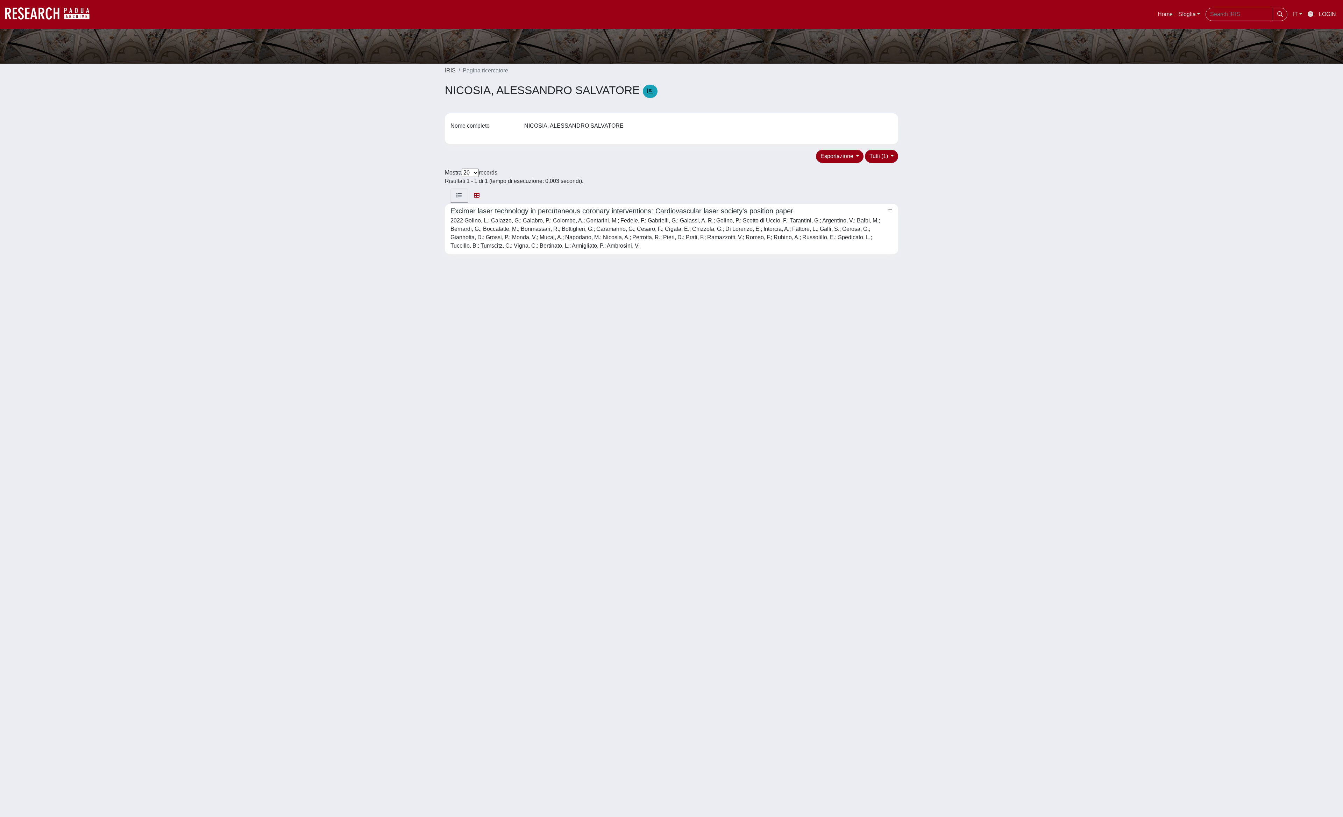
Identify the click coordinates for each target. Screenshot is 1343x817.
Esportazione (837, 156)
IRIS (450, 70)
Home (1165, 14)
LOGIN (1327, 14)
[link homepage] (50, 14)
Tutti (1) (879, 156)
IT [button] (1295, 14)
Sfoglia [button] (1187, 14)
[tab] (459, 195)
